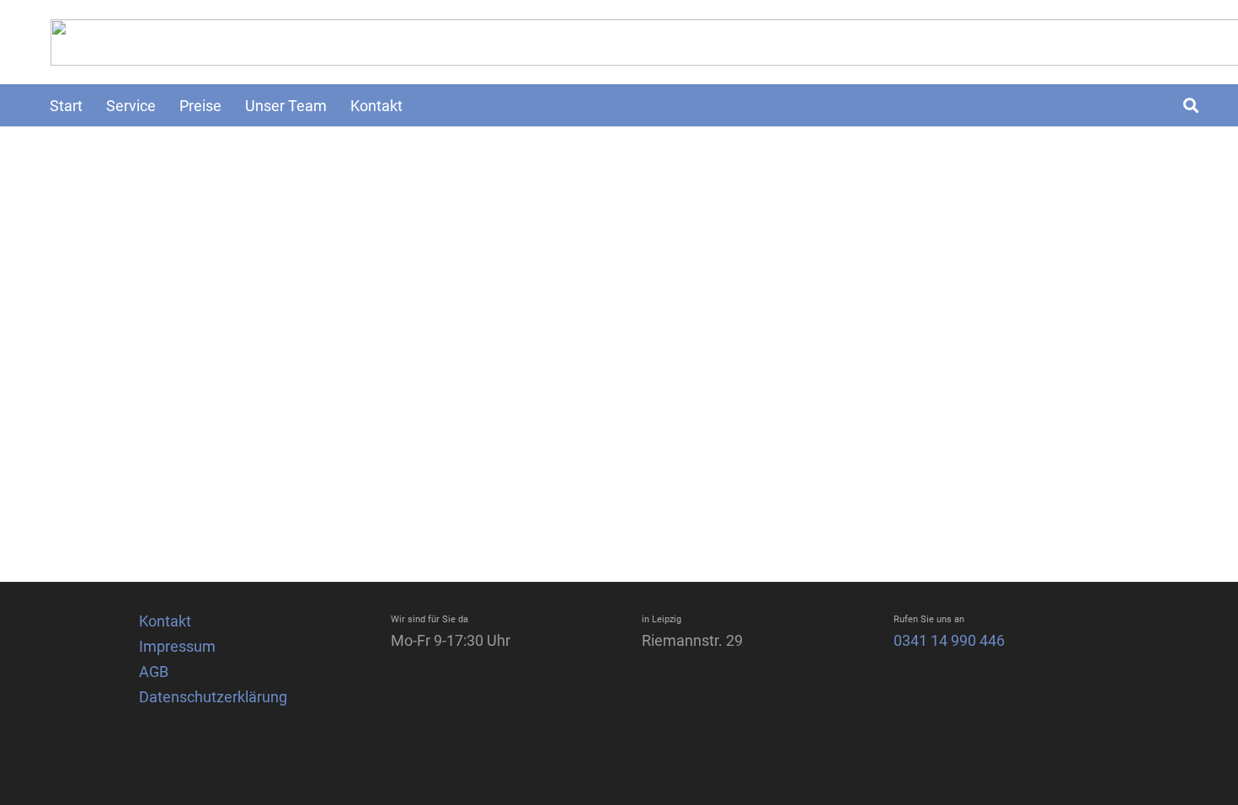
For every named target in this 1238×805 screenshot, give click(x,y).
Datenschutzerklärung (213, 697)
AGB (153, 671)
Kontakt (165, 621)
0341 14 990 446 (949, 640)
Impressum (177, 646)
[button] (1191, 105)
